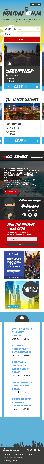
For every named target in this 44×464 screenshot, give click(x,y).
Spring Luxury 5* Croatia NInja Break (22, 385)
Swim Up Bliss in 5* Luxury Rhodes (22, 332)
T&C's (5, 458)
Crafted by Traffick (10, 461)
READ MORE (11, 192)
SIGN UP (22, 244)
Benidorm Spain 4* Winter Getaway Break (22, 402)
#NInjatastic (30, 210)
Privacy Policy (16, 458)
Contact (6, 454)
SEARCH (22, 39)
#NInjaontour (30, 208)
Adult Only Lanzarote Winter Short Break (21, 367)
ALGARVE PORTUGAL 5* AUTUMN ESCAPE (21, 348)
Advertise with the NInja (24, 454)
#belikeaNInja (30, 205)
